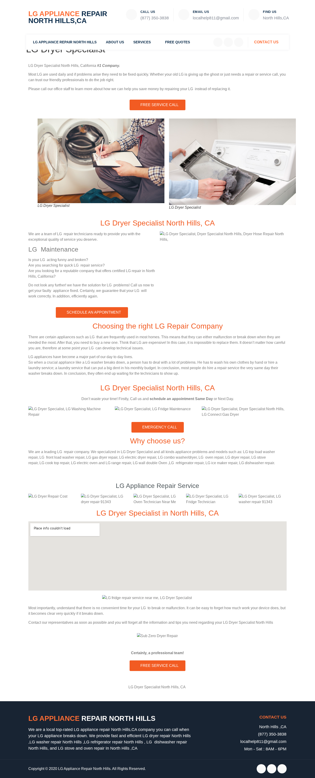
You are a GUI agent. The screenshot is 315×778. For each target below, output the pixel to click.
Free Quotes (177, 42)
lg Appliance (91, 718)
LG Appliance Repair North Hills (65, 42)
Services (142, 42)
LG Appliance (67, 17)
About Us (115, 42)
